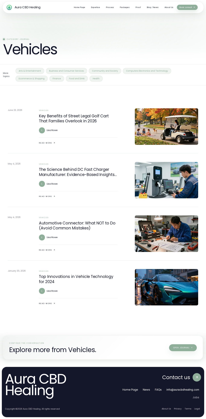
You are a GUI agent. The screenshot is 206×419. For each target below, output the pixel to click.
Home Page (130, 390)
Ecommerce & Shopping (31, 78)
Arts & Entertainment (30, 70)
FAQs (158, 390)
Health (96, 78)
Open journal (181, 347)
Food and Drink (77, 78)
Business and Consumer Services (66, 70)
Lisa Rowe (52, 130)
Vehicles (44, 110)
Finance (57, 78)
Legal (197, 408)
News (146, 390)
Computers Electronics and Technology (147, 70)
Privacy (178, 408)
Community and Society (105, 70)
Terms (188, 408)
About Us (166, 408)
